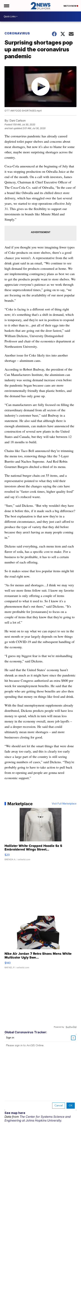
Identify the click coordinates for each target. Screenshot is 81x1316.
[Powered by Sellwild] (71, 1027)
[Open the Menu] (6, 5)
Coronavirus (17, 33)
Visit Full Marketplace (64, 803)
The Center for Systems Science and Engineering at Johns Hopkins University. (38, 1118)
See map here (15, 1113)
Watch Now (70, 6)
